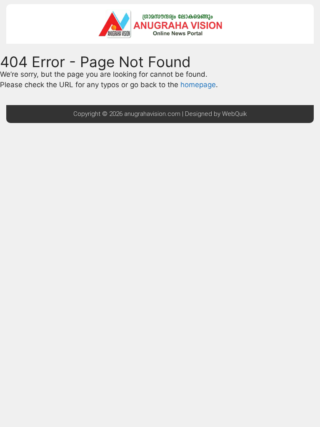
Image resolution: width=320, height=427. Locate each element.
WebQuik (234, 114)
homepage (198, 84)
